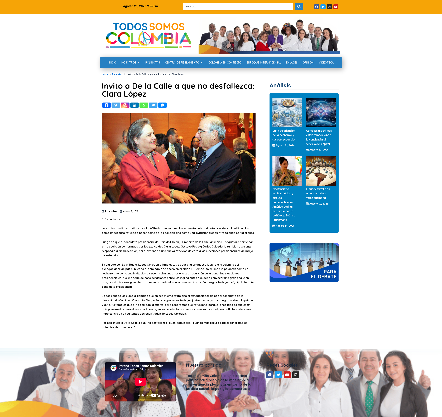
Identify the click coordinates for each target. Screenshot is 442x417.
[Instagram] (125, 105)
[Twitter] (116, 105)
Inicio (105, 74)
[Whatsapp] (144, 105)
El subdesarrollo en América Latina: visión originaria (318, 193)
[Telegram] (153, 105)
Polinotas (117, 74)
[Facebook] (106, 105)
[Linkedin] (134, 105)
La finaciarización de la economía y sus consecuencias (284, 135)
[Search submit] (299, 6)
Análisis (280, 85)
